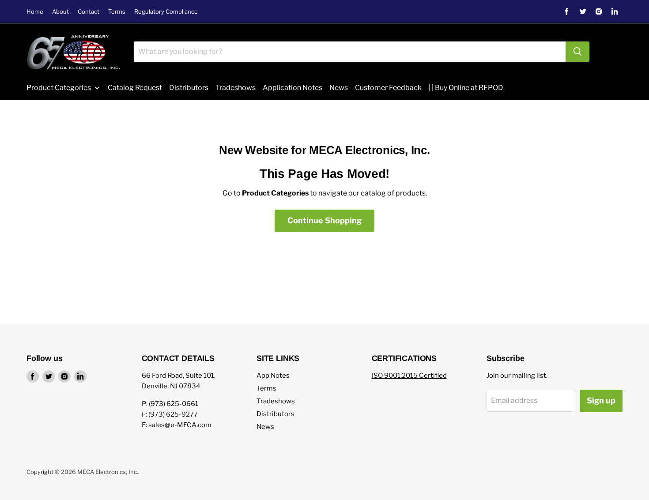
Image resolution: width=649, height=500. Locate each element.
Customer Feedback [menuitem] (388, 87)
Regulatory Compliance (166, 11)
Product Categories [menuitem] (58, 87)
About (60, 11)
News (265, 427)
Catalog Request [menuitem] (135, 87)
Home (34, 11)
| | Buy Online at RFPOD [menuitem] (466, 87)
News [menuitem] (338, 87)
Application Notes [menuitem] (292, 87)
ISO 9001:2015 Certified (409, 376)
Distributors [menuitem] (188, 87)
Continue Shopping (324, 220)
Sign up (601, 400)
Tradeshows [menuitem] (235, 87)
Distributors (275, 414)
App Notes (273, 376)
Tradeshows (276, 401)
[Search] (577, 51)
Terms (116, 11)
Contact (88, 11)
